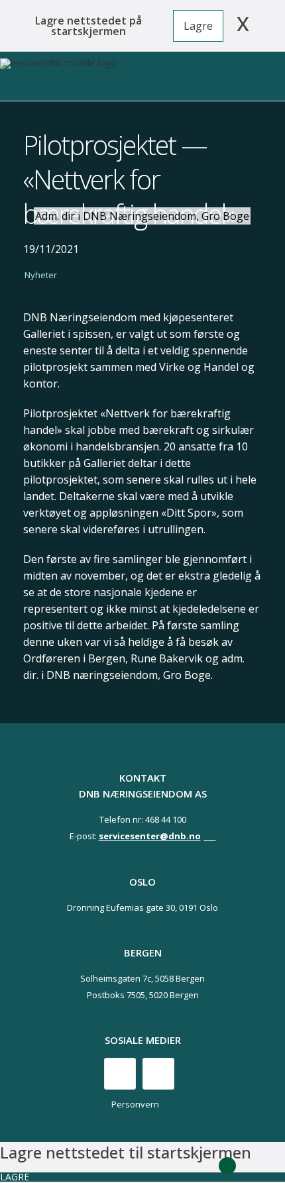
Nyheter (41, 275)
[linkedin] (158, 1074)
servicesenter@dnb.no (150, 836)
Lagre (198, 26)
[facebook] (120, 1074)
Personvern (135, 1104)
